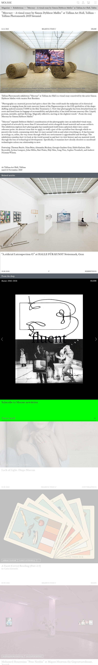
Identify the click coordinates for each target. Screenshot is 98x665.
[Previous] (2, 215)
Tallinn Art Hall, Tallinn (15, 167)
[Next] (96, 215)
